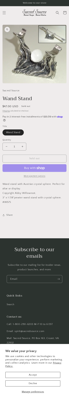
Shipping (6, 111)
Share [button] (9, 215)
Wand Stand (13, 132)
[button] (4, 12)
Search (10, 304)
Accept (33, 374)
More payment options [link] (34, 176)
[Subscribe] (58, 279)
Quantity (7, 140)
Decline (33, 383)
